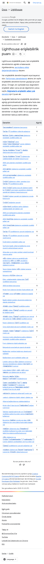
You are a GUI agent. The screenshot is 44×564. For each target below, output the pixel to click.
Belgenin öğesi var (12, 275)
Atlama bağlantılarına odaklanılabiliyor (16, 401)
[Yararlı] (21, 44)
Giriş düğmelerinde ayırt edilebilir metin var (18, 327)
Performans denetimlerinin (16, 79)
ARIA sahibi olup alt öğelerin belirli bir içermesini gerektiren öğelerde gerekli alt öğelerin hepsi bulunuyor (18, 190)
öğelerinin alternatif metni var (17, 393)
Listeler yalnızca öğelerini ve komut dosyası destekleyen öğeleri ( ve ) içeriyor (17, 364)
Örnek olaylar (6, 517)
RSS (3, 544)
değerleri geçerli (12, 202)
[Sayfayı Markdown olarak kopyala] (21, 54)
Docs (4, 9)
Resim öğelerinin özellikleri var (16, 323)
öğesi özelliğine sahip (16, 306)
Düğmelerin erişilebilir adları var (14, 242)
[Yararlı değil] (25, 44)
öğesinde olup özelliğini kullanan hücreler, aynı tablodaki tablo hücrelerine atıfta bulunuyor (17, 431)
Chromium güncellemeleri (11, 513)
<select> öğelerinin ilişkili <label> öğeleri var (18, 397)
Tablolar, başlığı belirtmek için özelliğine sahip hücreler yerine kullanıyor (18, 414)
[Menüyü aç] (3, 2)
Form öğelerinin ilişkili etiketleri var (15, 343)
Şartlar (4, 553)
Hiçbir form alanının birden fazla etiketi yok (18, 290)
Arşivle (4, 520)
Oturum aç (37, 3)
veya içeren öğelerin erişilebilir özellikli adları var (17, 144)
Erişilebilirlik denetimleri (13, 39)
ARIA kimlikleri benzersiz (11, 286)
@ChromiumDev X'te (9, 533)
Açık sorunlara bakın (9, 503)
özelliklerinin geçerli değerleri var (18, 232)
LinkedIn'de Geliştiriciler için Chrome (15, 541)
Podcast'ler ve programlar (11, 524)
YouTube (5, 537)
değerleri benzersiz (15, 127)
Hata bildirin (6, 500)
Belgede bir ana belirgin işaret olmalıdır (16, 347)
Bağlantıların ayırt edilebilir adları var (15, 358)
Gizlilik (11, 553)
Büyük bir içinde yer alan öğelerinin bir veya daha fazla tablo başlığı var (17, 422)
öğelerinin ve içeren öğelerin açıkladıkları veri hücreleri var (18, 439)
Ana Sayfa (5, 37)
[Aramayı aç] (24, 2)
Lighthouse (16, 9)
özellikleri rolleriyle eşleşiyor (16, 131)
